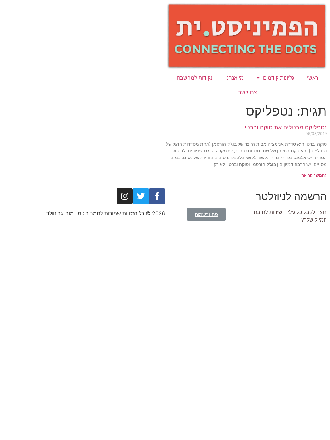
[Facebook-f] (157, 196)
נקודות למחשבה (194, 77)
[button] (206, 214)
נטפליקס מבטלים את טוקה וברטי (286, 127)
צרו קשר (247, 92)
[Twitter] (141, 196)
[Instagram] (125, 196)
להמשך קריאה (314, 175)
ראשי (312, 77)
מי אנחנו (234, 77)
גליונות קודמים (278, 77)
